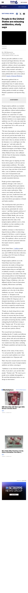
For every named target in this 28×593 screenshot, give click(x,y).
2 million (16, 248)
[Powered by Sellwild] (24, 480)
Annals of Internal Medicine (14, 76)
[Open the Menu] (2, 2)
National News (8, 13)
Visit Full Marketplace (21, 389)
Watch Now (23, 2)
